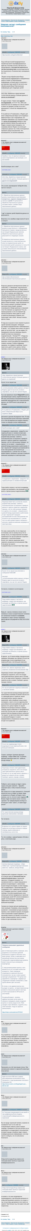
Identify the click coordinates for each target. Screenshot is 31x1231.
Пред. (9, 31)
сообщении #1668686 (12, 1185)
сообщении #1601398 (16, 385)
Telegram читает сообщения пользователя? (13, 25)
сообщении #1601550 (16, 596)
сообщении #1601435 (14, 52)
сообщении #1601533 (16, 274)
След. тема (10, 36)
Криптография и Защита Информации (15, 1224)
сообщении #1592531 (16, 1109)
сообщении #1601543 (14, 476)
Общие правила (24, 1228)
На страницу (4, 31)
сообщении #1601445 (16, 174)
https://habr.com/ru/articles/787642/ (12, 1012)
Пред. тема (3, 36)
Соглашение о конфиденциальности (11, 1228)
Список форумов (5, 1222)
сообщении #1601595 (14, 741)
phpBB (9, 1230)
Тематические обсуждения (17, 1222)
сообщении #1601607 (16, 861)
